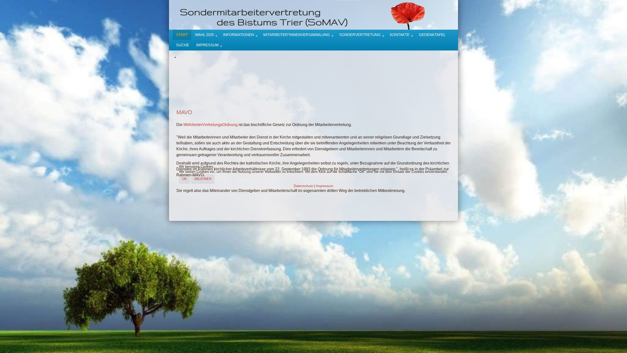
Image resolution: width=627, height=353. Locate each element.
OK (184, 179)
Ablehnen (202, 179)
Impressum (324, 186)
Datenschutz (303, 186)
